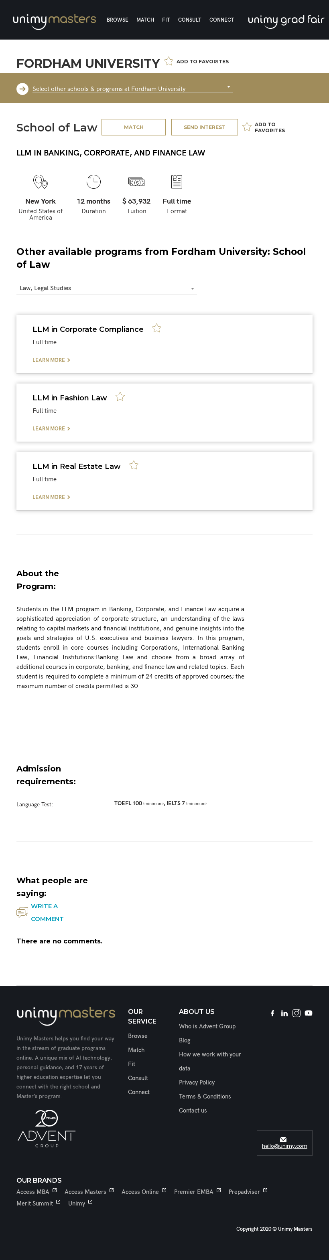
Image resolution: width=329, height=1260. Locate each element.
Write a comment (47, 912)
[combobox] (132, 87)
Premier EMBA (193, 1191)
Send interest (204, 127)
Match (145, 20)
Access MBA (32, 1191)
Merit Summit (34, 1203)
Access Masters (85, 1191)
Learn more (48, 360)
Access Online (140, 1191)
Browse (117, 20)
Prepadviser (244, 1191)
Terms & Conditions (205, 1096)
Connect (221, 20)
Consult (189, 20)
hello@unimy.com (284, 1146)
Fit (166, 20)
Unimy (76, 1203)
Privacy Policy (197, 1082)
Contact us (193, 1110)
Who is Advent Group (207, 1026)
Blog (185, 1040)
